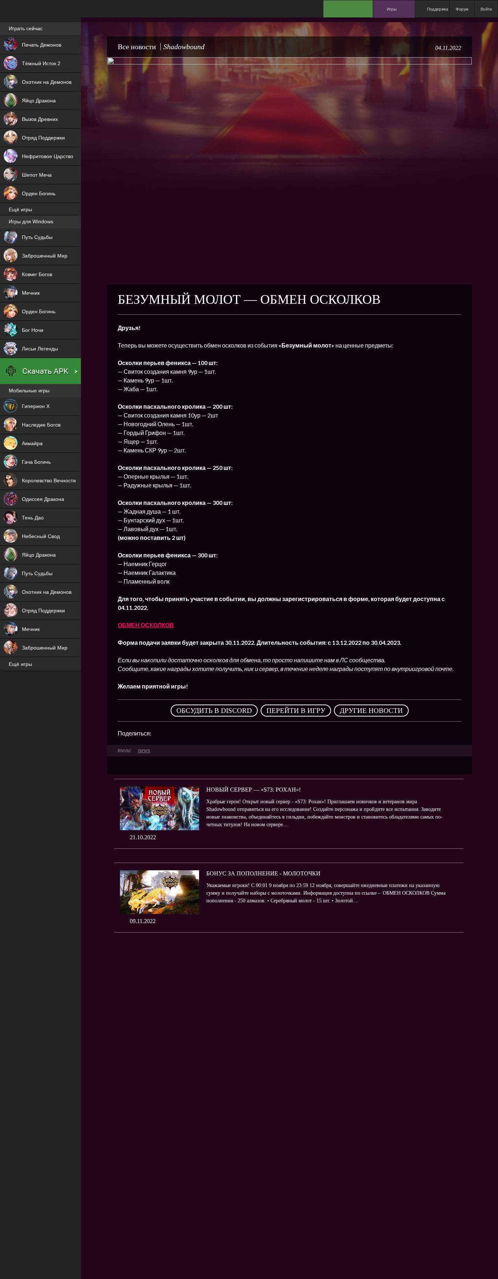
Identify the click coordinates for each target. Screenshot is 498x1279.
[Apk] (40, 371)
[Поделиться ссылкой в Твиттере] (224, 733)
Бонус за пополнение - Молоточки (263, 873)
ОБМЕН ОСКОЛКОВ (146, 624)
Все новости (137, 47)
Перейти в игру (295, 710)
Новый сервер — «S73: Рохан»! (253, 789)
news (144, 750)
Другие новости (371, 710)
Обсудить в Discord (214, 710)
